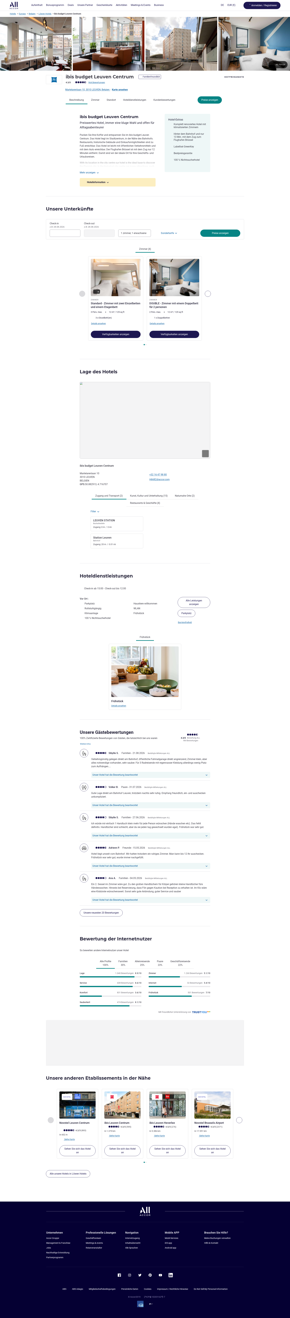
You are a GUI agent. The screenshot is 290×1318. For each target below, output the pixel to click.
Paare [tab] (160, 963)
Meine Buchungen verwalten (217, 1238)
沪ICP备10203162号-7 (154, 1297)
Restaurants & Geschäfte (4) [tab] (145, 503)
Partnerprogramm (54, 1257)
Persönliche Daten (129, 1289)
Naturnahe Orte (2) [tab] (185, 495)
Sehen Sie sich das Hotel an (77, 1150)
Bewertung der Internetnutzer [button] (116, 939)
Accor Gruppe (52, 1238)
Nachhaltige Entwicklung (57, 1252)
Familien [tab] (123, 963)
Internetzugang (132, 1238)
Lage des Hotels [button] (98, 372)
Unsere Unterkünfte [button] (69, 209)
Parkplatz (186, 613)
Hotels (13, 14)
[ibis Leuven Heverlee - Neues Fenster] (167, 1105)
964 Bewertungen (96, 82)
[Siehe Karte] (145, 420)
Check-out (91, 225)
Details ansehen (118, 706)
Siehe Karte (69, 1139)
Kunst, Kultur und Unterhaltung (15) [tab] (149, 495)
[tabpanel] (145, 301)
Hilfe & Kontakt (211, 1243)
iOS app (168, 1243)
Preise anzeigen (209, 99)
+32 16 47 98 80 (158, 474)
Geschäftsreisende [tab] (180, 963)
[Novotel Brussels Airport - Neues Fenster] (212, 1105)
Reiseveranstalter (94, 1248)
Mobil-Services (171, 1238)
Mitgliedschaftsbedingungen (102, 1289)
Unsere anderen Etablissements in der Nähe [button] (98, 1078)
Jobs (48, 1248)
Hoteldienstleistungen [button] (106, 576)
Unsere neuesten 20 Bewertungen (101, 912)
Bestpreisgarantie (234, 77)
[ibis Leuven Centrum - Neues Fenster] (122, 1105)
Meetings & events (94, 1243)
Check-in (57, 225)
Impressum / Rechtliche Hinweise (172, 1289)
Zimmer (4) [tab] (145, 249)
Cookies (147, 1289)
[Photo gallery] (145, 44)
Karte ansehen (120, 89)
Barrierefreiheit (185, 622)
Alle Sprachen (131, 1248)
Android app (170, 1248)
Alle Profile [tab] (105, 963)
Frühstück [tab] (145, 637)
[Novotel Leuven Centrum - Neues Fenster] (77, 1105)
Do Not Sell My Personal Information (211, 1289)
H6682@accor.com (159, 479)
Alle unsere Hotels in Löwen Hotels (68, 1173)
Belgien (32, 14)
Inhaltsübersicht (132, 1243)
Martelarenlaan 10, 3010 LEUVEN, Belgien (87, 89)
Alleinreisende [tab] (142, 963)
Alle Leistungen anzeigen (194, 602)
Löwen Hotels (45, 14)
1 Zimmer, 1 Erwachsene (133, 233)
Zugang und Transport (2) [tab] (109, 495)
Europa (22, 14)
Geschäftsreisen (93, 1238)
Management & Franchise (58, 1243)
